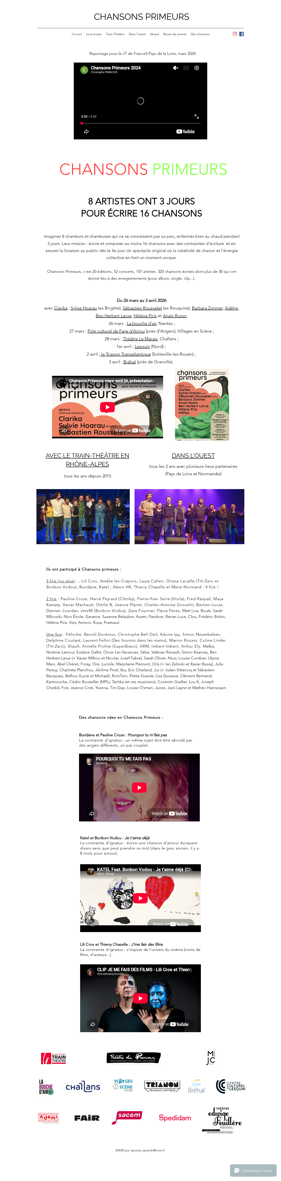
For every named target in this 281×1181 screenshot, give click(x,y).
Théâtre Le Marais (140, 338)
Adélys (231, 308)
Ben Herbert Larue (113, 315)
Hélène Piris (145, 315)
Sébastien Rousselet (142, 308)
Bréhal (129, 361)
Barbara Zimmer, (208, 308)
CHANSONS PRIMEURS (141, 16)
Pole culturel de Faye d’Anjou (116, 331)
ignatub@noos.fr (153, 1150)
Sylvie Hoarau (84, 308)
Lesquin (142, 346)
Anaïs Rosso (175, 315)
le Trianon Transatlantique (125, 354)
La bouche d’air (141, 323)
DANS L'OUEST (193, 455)
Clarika (60, 308)
